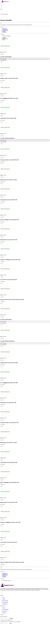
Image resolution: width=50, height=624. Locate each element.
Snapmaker (4, 31)
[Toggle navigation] (0, 2)
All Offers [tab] (4, 37)
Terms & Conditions (5, 609)
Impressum (4, 612)
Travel (3, 3)
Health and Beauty (5, 6)
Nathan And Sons (5, 29)
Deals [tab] (3, 39)
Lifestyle (3, 4)
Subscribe (11, 618)
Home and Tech (4, 7)
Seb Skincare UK (5, 30)
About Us (3, 607)
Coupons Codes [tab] (5, 38)
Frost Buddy (4, 32)
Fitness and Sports (5, 5)
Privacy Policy (4, 611)
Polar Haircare (4, 28)
